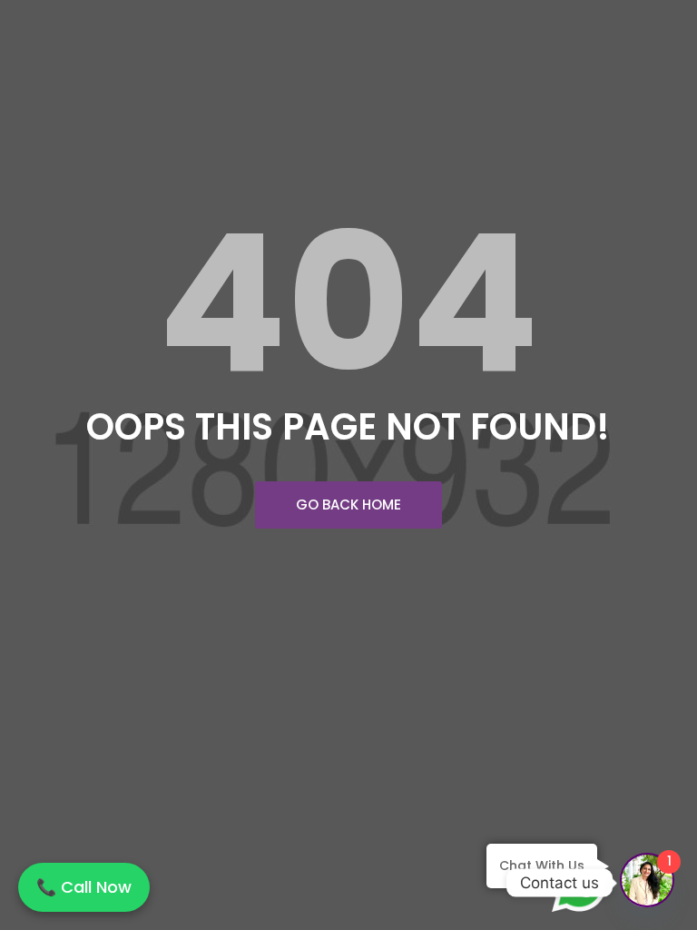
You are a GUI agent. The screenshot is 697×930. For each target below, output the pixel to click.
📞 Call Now (84, 887)
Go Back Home (348, 504)
